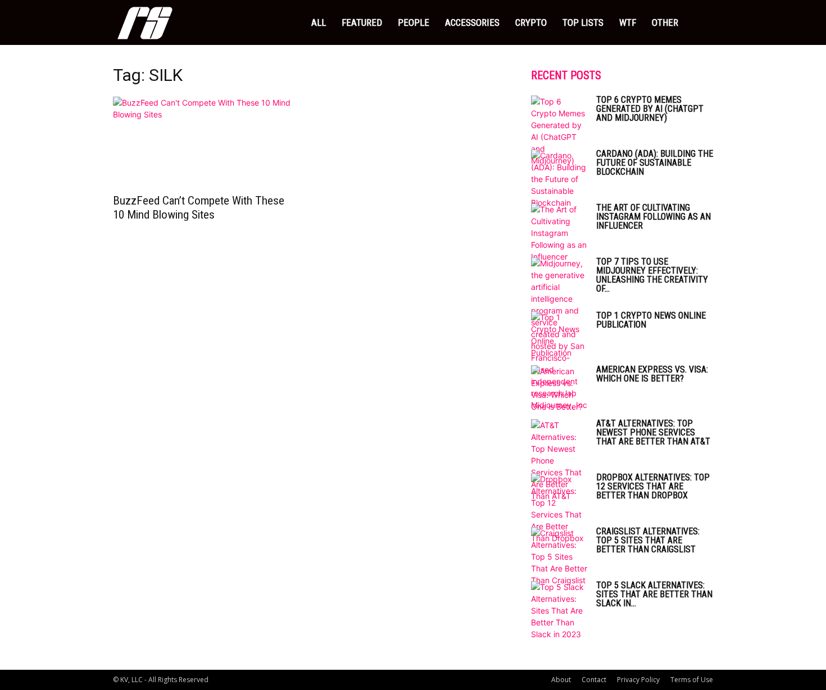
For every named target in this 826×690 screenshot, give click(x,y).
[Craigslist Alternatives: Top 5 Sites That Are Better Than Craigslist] (559, 556)
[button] (699, 23)
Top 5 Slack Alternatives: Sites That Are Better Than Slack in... (654, 594)
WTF (627, 22)
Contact (594, 679)
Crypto (531, 22)
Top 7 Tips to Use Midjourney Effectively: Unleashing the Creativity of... (652, 275)
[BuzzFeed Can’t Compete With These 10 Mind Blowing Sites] (204, 142)
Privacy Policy (638, 679)
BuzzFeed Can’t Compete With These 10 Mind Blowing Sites (198, 207)
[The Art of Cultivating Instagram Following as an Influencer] (559, 232)
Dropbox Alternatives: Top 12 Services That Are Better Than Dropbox (653, 486)
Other (665, 22)
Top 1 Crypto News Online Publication (651, 320)
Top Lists (582, 22)
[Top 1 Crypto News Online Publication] (559, 334)
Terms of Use (691, 679)
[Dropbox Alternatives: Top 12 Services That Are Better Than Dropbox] (559, 508)
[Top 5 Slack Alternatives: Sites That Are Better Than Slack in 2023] (559, 610)
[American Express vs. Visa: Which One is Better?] (559, 388)
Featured (362, 22)
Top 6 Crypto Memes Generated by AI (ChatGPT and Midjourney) (650, 108)
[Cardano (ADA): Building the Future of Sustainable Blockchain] (559, 178)
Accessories (472, 22)
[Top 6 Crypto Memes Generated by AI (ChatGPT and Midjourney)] (559, 131)
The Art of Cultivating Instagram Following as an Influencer (653, 216)
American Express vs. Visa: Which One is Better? (652, 374)
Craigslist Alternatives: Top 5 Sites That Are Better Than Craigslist (648, 540)
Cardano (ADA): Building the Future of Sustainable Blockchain (654, 162)
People (413, 22)
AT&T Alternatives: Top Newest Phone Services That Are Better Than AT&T (653, 432)
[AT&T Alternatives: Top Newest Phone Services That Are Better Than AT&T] (559, 460)
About (561, 679)
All (318, 22)
